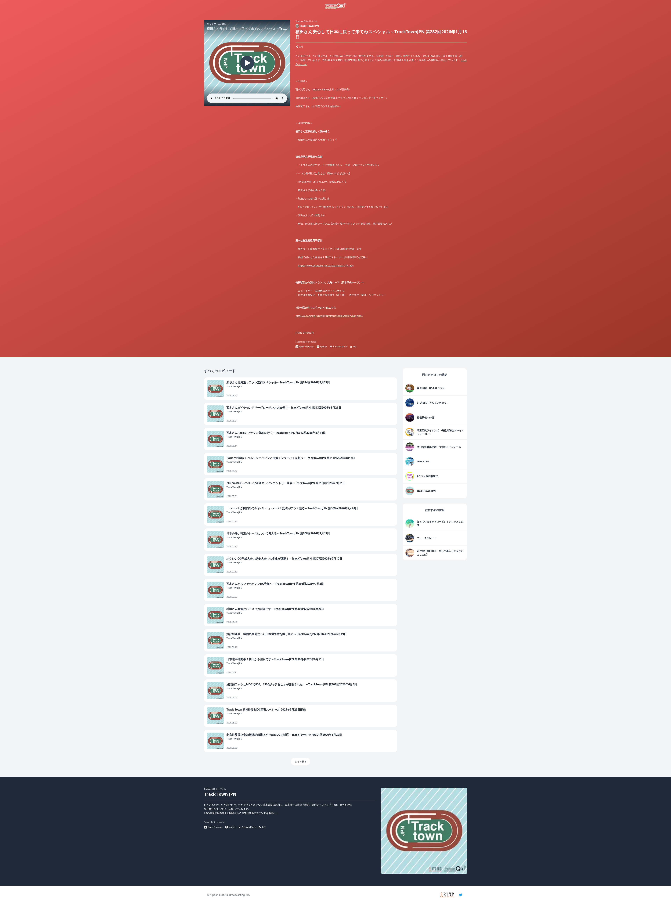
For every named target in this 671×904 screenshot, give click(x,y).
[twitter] (460, 894)
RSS (355, 346)
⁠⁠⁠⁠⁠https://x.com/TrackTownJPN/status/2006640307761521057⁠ (329, 316)
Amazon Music (340, 346)
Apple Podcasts (306, 346)
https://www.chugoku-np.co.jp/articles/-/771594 (326, 265)
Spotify (323, 346)
